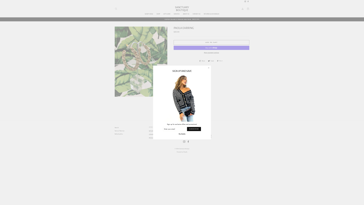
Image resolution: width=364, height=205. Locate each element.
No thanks (182, 134)
